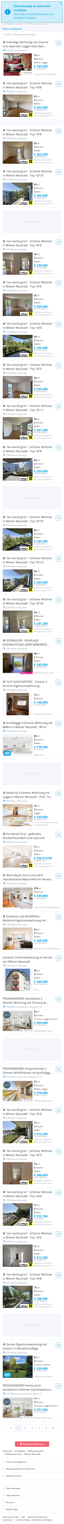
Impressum (7, 1520)
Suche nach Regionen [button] (16, 1461)
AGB (23, 1517)
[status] (32, 11)
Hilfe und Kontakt (10, 1517)
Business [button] (10, 1502)
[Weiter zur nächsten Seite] (53, 1428)
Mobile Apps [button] (12, 1509)
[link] (11, 1428)
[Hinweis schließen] (61, 3)
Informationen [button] (13, 1495)
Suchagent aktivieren (34, 1444)
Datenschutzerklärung (37, 1517)
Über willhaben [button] (13, 1488)
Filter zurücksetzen (12, 28)
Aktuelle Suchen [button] (13, 1475)
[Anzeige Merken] (58, 43)
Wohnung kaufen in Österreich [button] (20, 1468)
